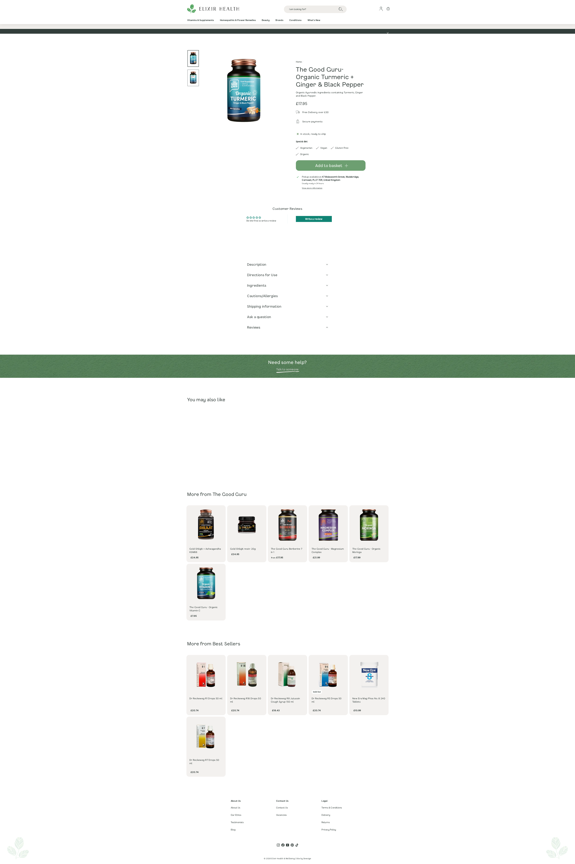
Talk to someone (287, 369)
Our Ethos (236, 815)
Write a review (313, 218)
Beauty (266, 20)
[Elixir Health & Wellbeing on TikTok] (296, 845)
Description (256, 264)
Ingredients (256, 285)
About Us (235, 807)
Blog (233, 829)
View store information (312, 188)
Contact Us (282, 807)
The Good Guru (230, 494)
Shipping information (264, 306)
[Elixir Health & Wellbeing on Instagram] (278, 845)
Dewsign (307, 858)
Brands (279, 20)
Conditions (295, 20)
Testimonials (237, 822)
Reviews (253, 327)
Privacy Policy (328, 829)
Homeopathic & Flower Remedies (238, 20)
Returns (325, 822)
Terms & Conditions (331, 807)
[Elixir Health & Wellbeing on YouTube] (287, 845)
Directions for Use (262, 275)
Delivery (325, 815)
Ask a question (259, 317)
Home (299, 62)
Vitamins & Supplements (200, 20)
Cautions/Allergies (262, 296)
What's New (314, 20)
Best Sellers (226, 643)
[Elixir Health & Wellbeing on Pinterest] (292, 845)
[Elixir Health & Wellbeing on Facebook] (283, 845)
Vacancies (281, 815)
